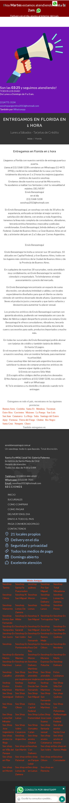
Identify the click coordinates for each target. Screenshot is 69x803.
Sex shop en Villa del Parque (8, 750)
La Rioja (28, 416)
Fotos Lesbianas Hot (58, 676)
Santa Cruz (8, 423)
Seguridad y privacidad (28, 545)
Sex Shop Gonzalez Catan (33, 728)
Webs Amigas (34, 580)
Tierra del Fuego (27, 420)
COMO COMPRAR (18, 504)
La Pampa (40, 412)
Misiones (30, 412)
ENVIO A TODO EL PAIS (21, 518)
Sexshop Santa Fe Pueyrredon (21, 587)
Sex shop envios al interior (58, 739)
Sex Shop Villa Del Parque (58, 686)
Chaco (27, 423)
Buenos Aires (9, 409)
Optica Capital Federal (32, 707)
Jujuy (5, 420)
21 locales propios (25, 534)
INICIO (12, 494)
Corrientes (19, 412)
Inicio (29, 138)
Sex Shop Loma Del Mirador (7, 718)
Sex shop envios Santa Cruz (59, 728)
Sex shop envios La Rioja (7, 739)
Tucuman (50, 409)
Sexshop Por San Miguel (45, 587)
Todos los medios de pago (31, 551)
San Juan (7, 416)
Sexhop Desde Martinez (45, 686)
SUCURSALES (15, 499)
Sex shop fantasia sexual (45, 728)
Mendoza (40, 409)
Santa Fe (30, 409)
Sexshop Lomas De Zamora (58, 598)
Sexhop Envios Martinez (7, 686)
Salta (36, 416)
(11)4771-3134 (8, 102)
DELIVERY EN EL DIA (19, 514)
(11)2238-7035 (25, 479)
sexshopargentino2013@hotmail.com (19, 105)
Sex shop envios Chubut (33, 739)
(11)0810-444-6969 (26, 476)
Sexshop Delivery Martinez (32, 665)
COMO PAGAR (16, 509)
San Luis (51, 412)
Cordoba (21, 409)
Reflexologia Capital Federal (59, 718)
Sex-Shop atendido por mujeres (21, 676)
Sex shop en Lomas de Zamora (21, 771)
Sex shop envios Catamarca (46, 739)
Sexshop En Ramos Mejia (47, 637)
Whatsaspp (19, 109)
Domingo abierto (24, 557)
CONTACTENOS (17, 528)
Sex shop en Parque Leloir (33, 760)
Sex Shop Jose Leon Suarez (46, 718)
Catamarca (17, 416)
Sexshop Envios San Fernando (8, 619)
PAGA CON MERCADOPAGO (23, 523)
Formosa (13, 420)
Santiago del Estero (49, 416)
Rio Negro (50, 420)
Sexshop (7, 643)
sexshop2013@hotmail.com (26, 483)
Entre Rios (8, 412)
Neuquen (19, 423)
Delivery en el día (24, 539)
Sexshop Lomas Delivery (45, 598)
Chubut (40, 420)
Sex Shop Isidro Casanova (20, 728)
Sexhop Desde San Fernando (33, 686)
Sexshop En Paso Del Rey (34, 647)
